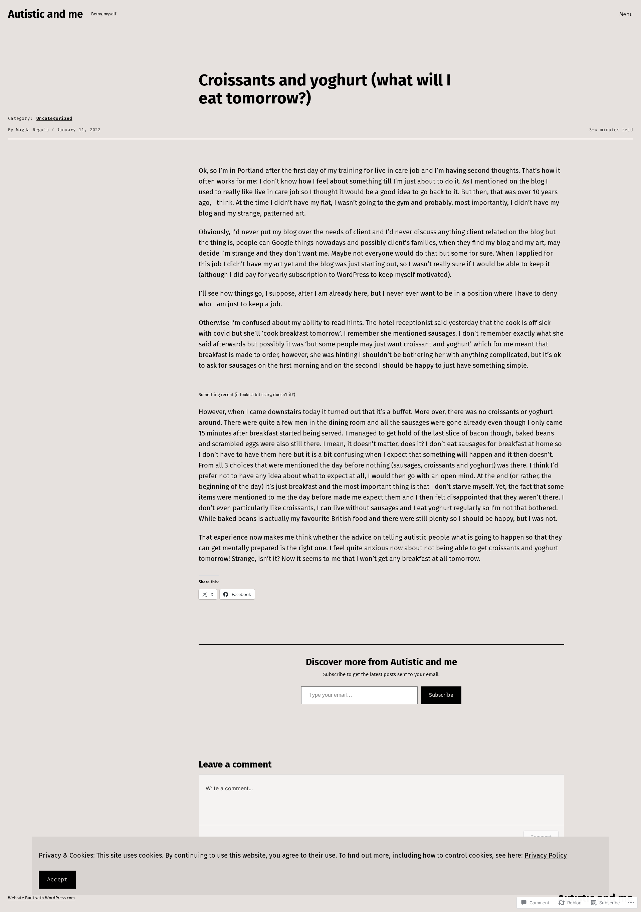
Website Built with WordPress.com (41, 897)
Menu (626, 14)
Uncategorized (54, 118)
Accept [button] (57, 879)
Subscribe (441, 695)
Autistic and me (45, 14)
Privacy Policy (545, 855)
